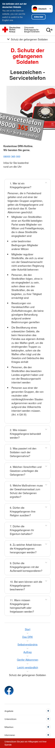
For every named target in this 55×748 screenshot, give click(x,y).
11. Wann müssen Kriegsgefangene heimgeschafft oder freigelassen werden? (22, 605)
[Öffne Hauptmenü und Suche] (49, 30)
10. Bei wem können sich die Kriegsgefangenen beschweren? (26, 585)
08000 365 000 (11, 156)
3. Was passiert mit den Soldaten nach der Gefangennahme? (23, 452)
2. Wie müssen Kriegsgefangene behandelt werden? (25, 433)
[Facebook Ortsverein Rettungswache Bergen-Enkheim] (9, 690)
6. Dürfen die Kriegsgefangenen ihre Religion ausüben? (22, 511)
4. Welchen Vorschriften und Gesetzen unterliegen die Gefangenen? (25, 470)
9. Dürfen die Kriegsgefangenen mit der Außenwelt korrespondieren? (26, 566)
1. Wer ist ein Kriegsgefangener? (20, 185)
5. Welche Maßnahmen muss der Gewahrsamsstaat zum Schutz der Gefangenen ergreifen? (26, 491)
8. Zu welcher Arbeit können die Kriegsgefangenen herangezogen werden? (25, 548)
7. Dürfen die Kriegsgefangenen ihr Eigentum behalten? (22, 530)
